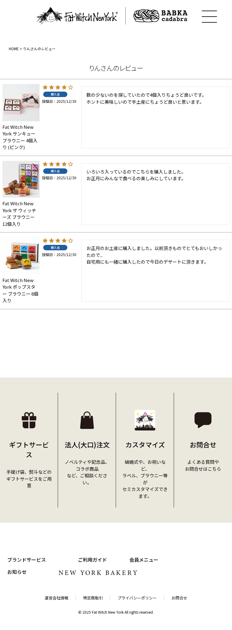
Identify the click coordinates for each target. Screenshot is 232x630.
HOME (14, 48)
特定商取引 (93, 598)
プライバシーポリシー (137, 598)
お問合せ (179, 598)
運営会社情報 (56, 598)
